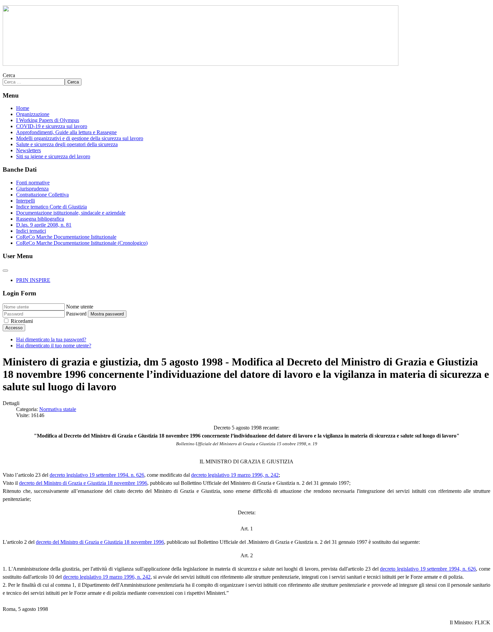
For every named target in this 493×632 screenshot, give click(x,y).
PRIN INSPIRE (33, 280)
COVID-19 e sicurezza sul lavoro (51, 126)
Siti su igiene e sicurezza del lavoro (53, 156)
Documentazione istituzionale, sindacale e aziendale (70, 213)
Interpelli (25, 201)
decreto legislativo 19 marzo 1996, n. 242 (235, 475)
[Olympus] (200, 64)
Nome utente (79, 306)
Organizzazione (32, 114)
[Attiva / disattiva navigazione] (5, 271)
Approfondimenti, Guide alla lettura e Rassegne (66, 132)
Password (76, 314)
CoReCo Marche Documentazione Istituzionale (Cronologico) (82, 243)
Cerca (9, 75)
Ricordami (22, 321)
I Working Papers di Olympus (47, 120)
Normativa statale (57, 409)
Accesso (13, 327)
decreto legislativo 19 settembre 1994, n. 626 (428, 569)
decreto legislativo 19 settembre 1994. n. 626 (97, 475)
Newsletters (28, 150)
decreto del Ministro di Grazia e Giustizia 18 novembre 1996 (83, 483)
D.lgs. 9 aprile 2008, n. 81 (43, 225)
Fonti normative (33, 182)
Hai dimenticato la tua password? (51, 339)
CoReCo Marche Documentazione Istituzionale (66, 237)
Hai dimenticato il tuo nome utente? (53, 345)
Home (22, 108)
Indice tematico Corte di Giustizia (51, 207)
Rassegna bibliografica (40, 219)
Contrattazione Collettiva (42, 194)
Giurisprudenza (32, 188)
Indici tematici (31, 231)
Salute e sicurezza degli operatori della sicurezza (67, 144)
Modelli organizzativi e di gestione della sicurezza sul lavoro (79, 138)
